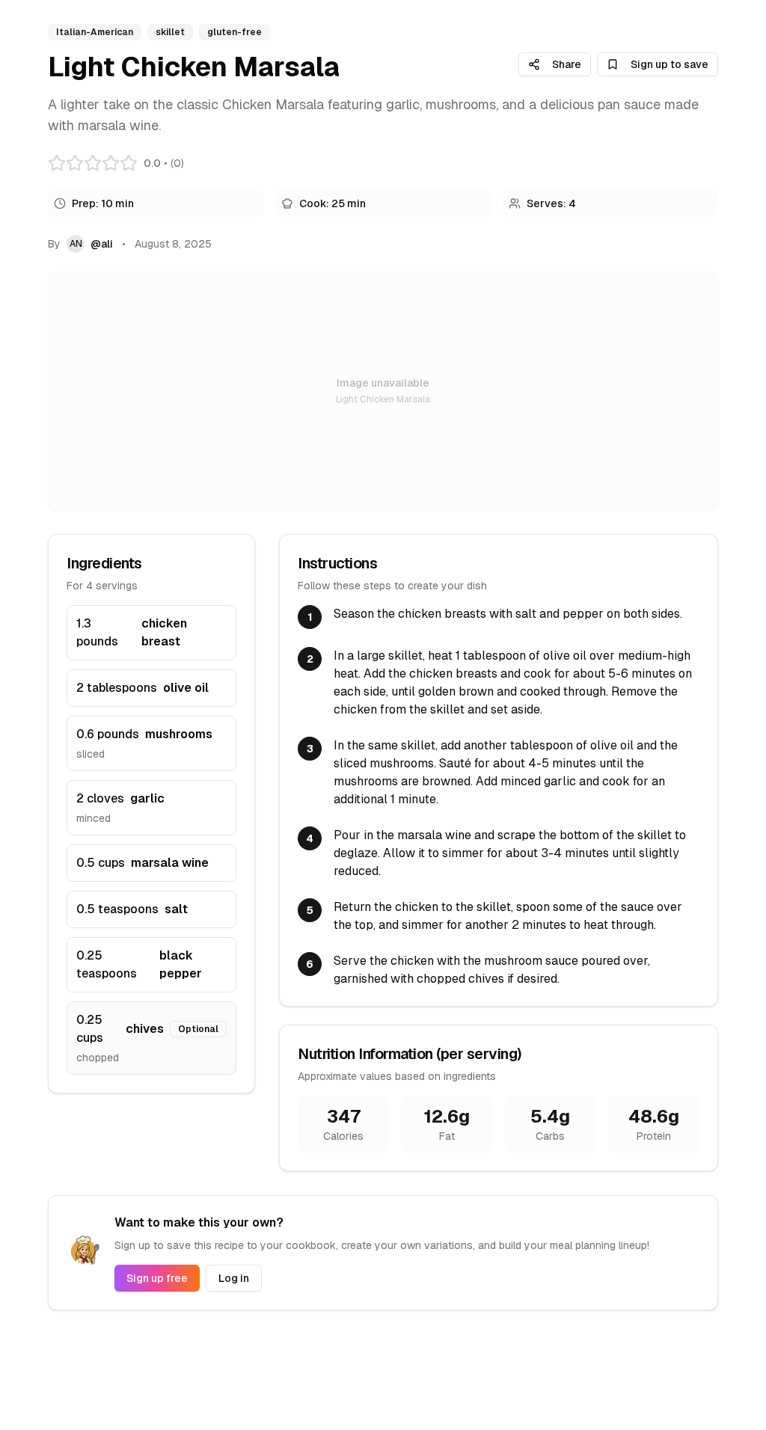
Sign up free (157, 1278)
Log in (233, 1278)
